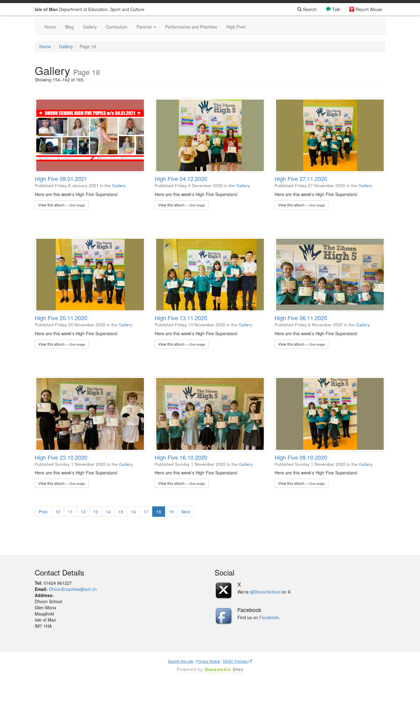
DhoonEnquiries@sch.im (73, 589)
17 (146, 512)
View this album (61, 204)
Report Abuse (368, 9)
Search (309, 9)
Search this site (180, 661)
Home (50, 27)
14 (108, 512)
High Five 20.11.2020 (61, 318)
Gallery (90, 27)
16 (133, 512)
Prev (43, 512)
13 (95, 512)
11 (70, 512)
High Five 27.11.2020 (301, 179)
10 (57, 512)
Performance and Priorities (191, 27)
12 (83, 512)
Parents (145, 27)
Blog (69, 27)
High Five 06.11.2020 (301, 318)
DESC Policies (235, 661)
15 (120, 512)
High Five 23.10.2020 (61, 457)
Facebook (269, 617)
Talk (336, 9)
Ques (224, 669)
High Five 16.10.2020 (181, 457)
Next (185, 512)
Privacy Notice (208, 661)
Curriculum (116, 27)
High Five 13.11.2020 (181, 318)
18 (158, 512)
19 (171, 512)
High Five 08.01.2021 (61, 179)
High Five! (236, 27)
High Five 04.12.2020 (181, 179)
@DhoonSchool (265, 592)
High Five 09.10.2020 (301, 457)
